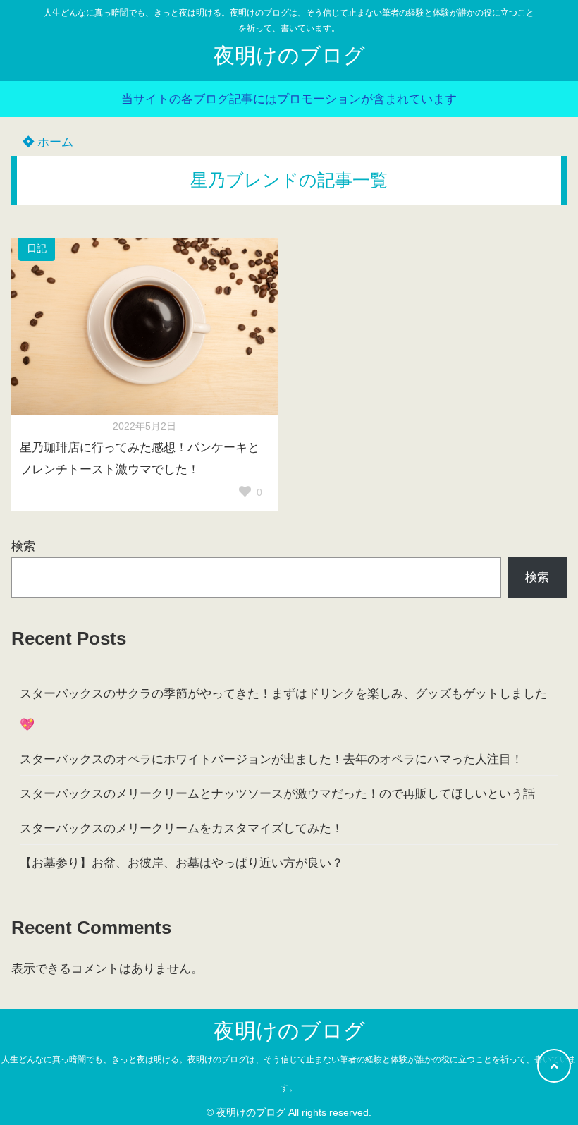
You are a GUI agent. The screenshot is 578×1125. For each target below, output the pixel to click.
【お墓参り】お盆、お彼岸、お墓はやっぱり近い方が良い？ (181, 863)
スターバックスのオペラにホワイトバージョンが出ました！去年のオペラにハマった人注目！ (271, 759)
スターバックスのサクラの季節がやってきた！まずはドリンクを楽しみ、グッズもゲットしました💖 (283, 709)
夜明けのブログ (289, 55)
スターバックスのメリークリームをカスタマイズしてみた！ (181, 828)
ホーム (53, 142)
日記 (37, 248)
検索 (23, 546)
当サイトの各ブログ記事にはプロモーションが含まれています (289, 99)
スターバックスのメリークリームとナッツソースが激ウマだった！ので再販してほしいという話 (277, 794)
